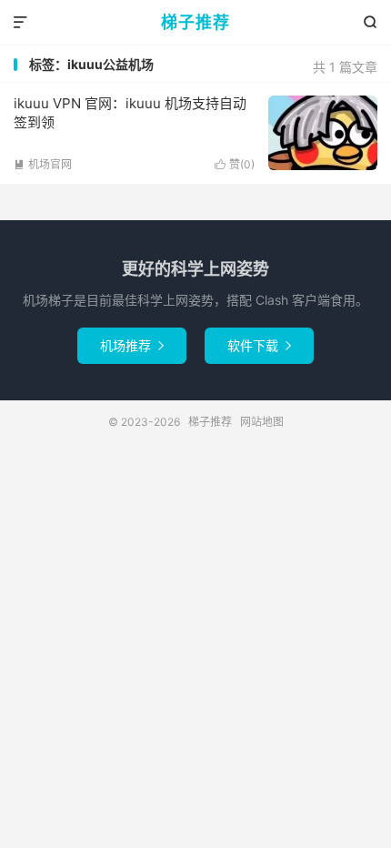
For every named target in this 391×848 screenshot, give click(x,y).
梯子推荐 (195, 22)
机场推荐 (132, 345)
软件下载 (259, 345)
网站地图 (262, 422)
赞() (235, 164)
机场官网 (43, 164)
